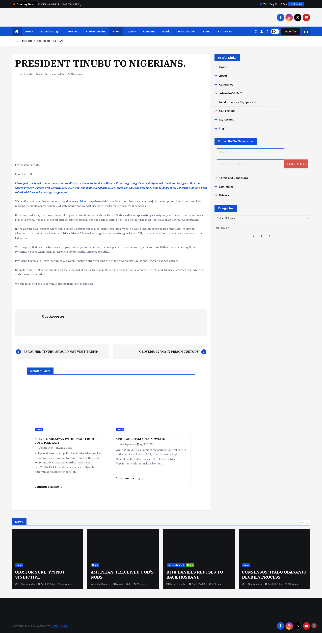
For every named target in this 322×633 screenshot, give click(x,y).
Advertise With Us (231, 93)
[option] (47, 559)
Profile (166, 31)
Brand (207, 31)
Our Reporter (26, 73)
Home (29, 31)
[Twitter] (262, 237)
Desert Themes (59, 626)
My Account (227, 119)
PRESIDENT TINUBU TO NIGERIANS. (43, 41)
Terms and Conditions (233, 178)
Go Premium (227, 111)
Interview (72, 31)
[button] (302, 522)
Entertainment (95, 31)
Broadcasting (49, 31)
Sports (131, 31)
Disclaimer (226, 186)
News (116, 31)
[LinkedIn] (271, 237)
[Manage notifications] (314, 625)
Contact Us (225, 31)
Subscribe (290, 31)
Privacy (224, 195)
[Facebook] (254, 237)
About (223, 75)
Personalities (186, 31)
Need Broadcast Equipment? (237, 102)
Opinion (148, 31)
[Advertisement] (111, 137)
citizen (83, 201)
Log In (223, 128)
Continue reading (47, 486)
